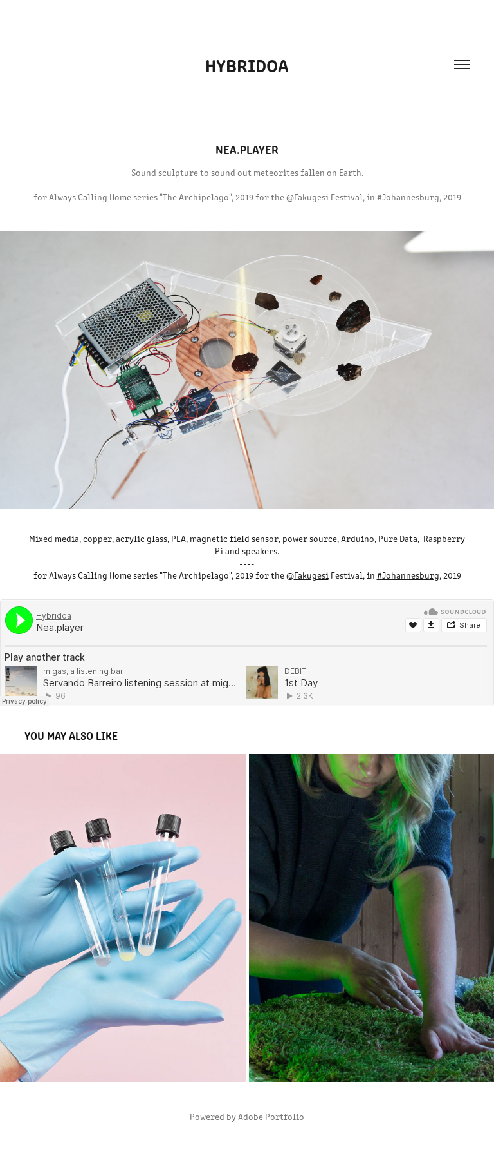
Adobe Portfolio (271, 1116)
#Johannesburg (408, 575)
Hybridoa (247, 64)
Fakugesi (311, 575)
